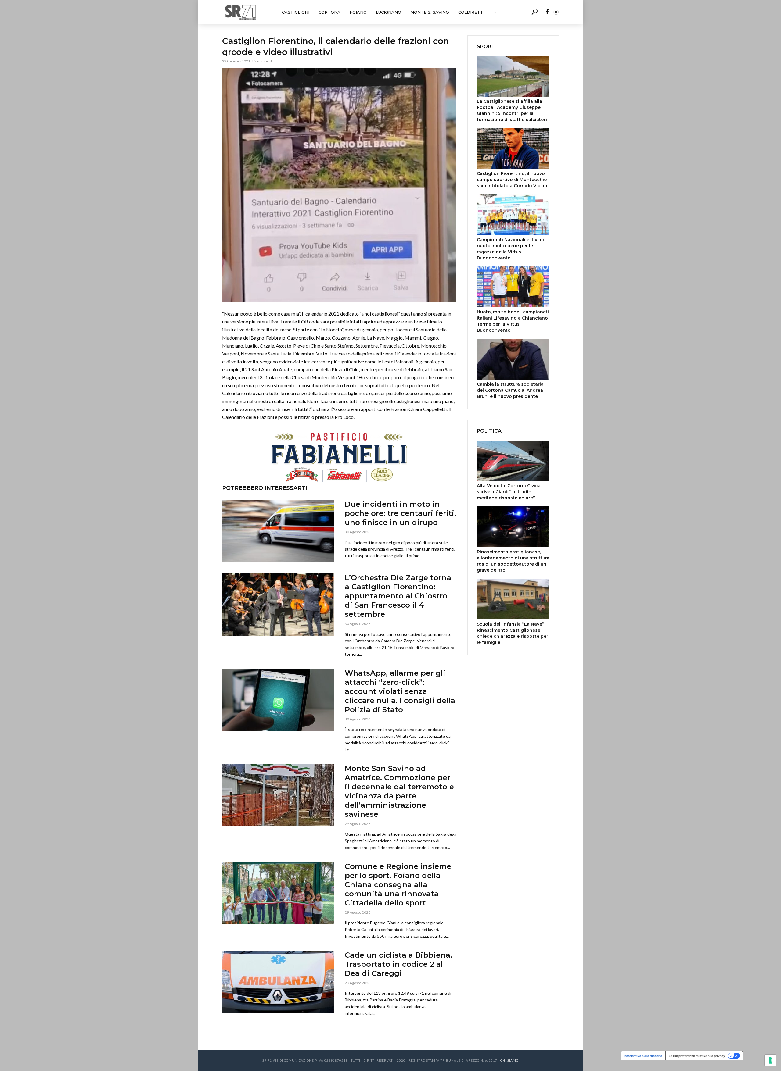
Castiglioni (295, 12)
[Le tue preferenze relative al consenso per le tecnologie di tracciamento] (770, 1060)
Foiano (358, 12)
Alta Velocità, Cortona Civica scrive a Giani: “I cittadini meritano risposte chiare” (509, 492)
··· (495, 12)
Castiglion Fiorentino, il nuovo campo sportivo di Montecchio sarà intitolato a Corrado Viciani (513, 179)
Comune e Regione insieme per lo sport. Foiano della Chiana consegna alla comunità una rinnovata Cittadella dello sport (398, 884)
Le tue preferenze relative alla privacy (697, 1056)
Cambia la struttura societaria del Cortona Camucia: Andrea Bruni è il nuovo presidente (510, 390)
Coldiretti (471, 12)
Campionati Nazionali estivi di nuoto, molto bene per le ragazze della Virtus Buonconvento (510, 249)
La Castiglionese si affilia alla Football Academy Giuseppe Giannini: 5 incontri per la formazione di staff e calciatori (512, 110)
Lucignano (388, 12)
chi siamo (509, 1060)
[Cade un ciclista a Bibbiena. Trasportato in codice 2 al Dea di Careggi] (278, 982)
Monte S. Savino (429, 12)
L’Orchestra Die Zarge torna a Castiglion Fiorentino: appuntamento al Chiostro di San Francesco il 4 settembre (398, 596)
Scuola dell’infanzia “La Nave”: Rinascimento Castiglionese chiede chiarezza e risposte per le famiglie (512, 633)
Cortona (329, 12)
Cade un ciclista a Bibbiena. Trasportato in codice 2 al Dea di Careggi (398, 964)
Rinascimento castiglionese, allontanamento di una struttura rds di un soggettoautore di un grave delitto (513, 561)
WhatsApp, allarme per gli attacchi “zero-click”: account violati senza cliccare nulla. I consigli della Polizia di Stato (400, 691)
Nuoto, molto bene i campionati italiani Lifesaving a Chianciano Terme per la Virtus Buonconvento (513, 321)
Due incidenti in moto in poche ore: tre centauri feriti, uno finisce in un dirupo (400, 513)
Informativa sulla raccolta (643, 1056)
